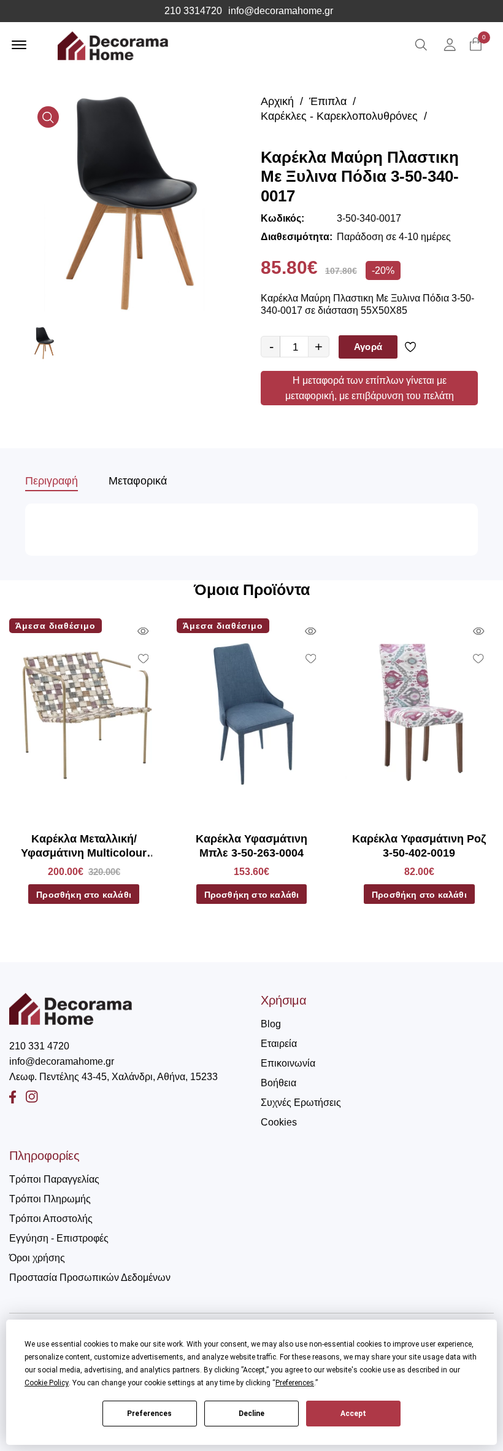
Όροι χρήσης (37, 1258)
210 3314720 (193, 11)
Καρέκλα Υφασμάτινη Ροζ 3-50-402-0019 (419, 846)
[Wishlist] (412, 347)
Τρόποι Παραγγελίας (54, 1179)
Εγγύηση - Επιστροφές (59, 1238)
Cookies (279, 1122)
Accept (353, 1413)
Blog (271, 1024)
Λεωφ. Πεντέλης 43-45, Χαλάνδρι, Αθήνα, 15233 (113, 1077)
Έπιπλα (328, 101)
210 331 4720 (39, 1046)
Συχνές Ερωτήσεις (301, 1102)
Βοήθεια (278, 1083)
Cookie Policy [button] (47, 1383)
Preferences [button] (294, 1383)
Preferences (149, 1413)
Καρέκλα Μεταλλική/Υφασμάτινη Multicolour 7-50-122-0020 (84, 847)
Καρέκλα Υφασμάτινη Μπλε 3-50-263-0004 (251, 846)
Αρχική (277, 101)
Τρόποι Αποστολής (51, 1218)
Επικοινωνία (288, 1063)
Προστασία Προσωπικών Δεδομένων (90, 1277)
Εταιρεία (279, 1043)
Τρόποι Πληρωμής (50, 1199)
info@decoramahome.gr (280, 11)
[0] (476, 45)
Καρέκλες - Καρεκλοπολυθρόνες (339, 116)
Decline (251, 1413)
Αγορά (368, 346)
